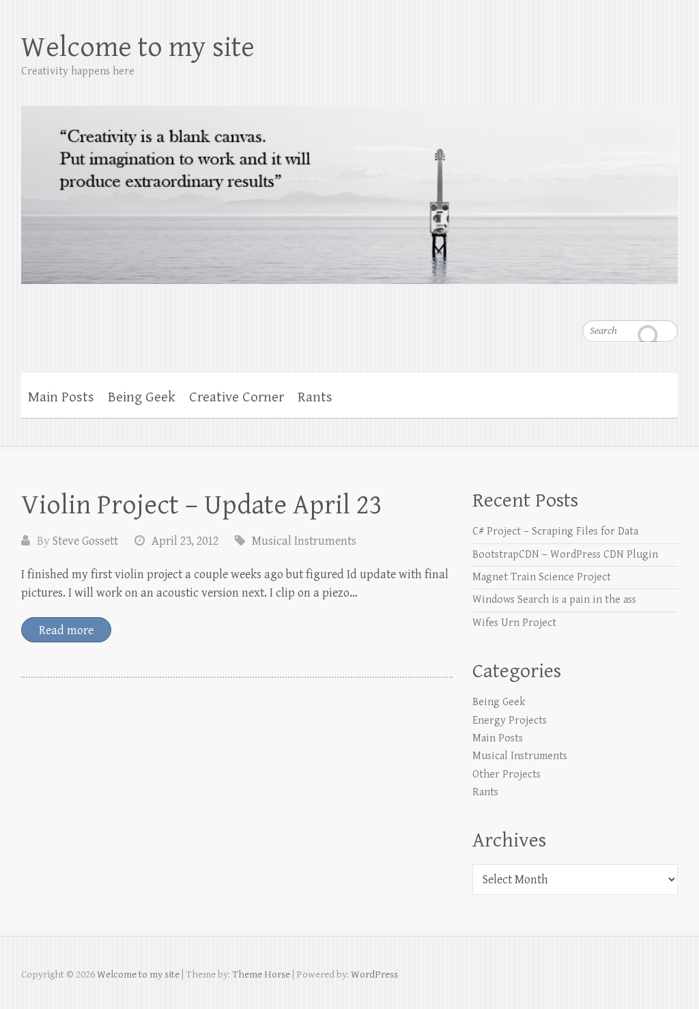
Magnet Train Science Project (541, 577)
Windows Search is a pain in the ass (554, 599)
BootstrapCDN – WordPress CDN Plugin (565, 554)
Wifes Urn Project (514, 622)
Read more (66, 630)
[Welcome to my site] (350, 186)
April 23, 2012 (185, 541)
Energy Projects (509, 720)
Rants (315, 397)
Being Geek (141, 397)
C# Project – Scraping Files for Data (555, 531)
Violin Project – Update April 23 (201, 505)
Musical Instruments (304, 541)
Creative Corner (236, 397)
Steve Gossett (85, 541)
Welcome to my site (138, 47)
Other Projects (506, 774)
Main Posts (61, 397)
